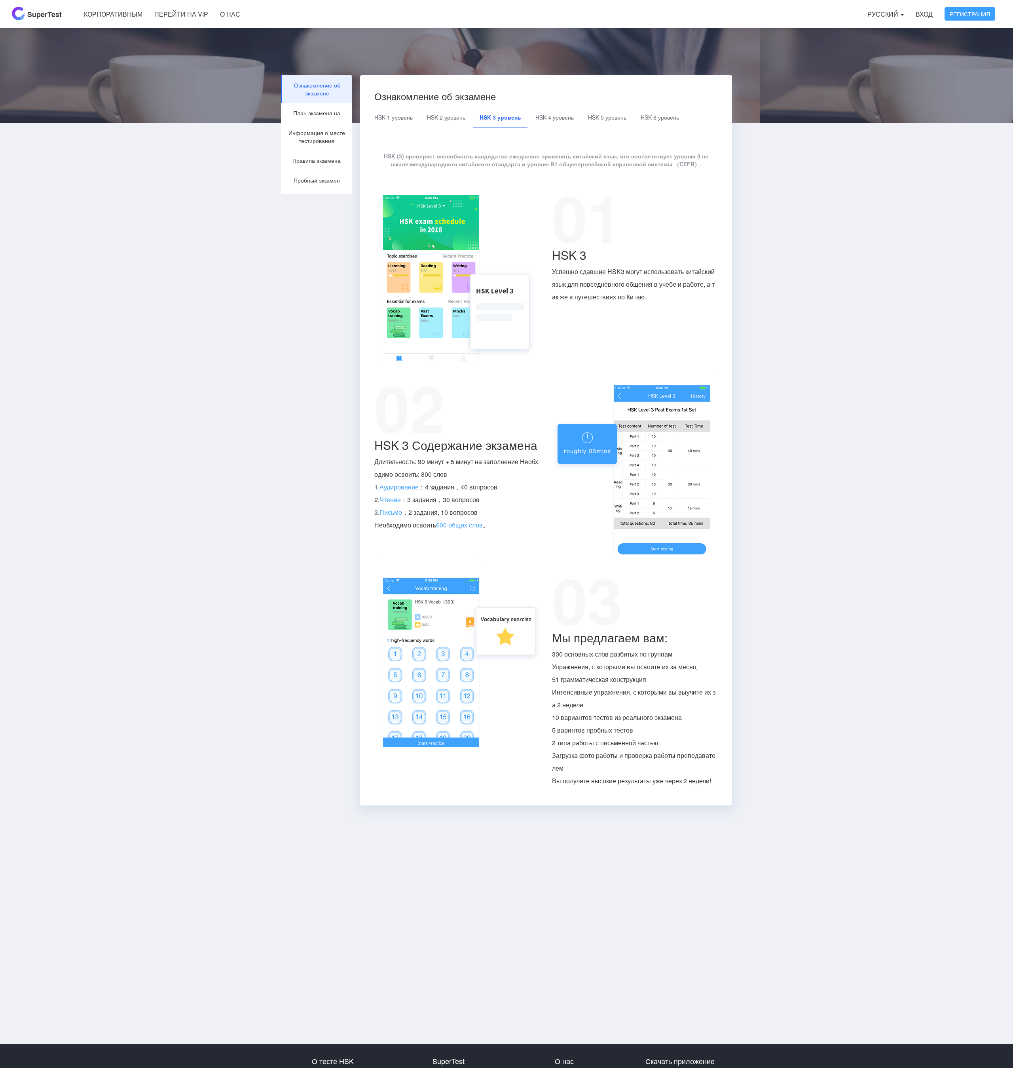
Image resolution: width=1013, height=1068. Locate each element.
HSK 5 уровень (607, 117)
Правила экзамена (316, 160)
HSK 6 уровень (660, 117)
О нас (230, 14)
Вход (924, 14)
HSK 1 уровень (393, 117)
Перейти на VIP (181, 14)
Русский (883, 14)
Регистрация (970, 14)
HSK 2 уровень (446, 117)
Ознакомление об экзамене (317, 89)
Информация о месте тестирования (316, 137)
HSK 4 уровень (554, 117)
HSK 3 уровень (500, 117)
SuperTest (43, 14)
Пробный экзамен (317, 180)
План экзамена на (316, 113)
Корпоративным (113, 14)
